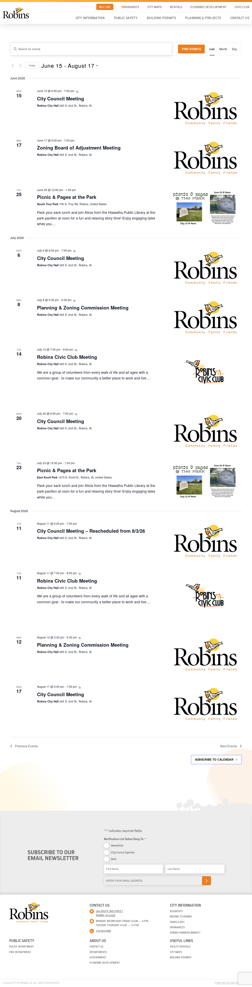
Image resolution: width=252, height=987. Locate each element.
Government (98, 957)
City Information (90, 18)
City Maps (154, 7)
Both (113, 859)
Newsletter (117, 845)
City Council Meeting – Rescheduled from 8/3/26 (91, 530)
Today (32, 65)
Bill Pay (105, 7)
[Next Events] (20, 65)
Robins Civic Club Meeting (67, 356)
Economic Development (208, 7)
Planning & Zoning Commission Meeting (83, 307)
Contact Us (239, 18)
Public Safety (126, 18)
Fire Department (20, 952)
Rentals (176, 7)
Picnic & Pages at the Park (66, 197)
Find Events (191, 49)
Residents (176, 911)
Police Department (21, 946)
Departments (98, 952)
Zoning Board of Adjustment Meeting (79, 147)
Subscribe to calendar (214, 759)
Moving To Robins (181, 916)
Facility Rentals (180, 946)
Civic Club (242, 7)
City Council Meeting (60, 98)
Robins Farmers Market (185, 932)
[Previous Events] (12, 65)
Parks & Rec (177, 922)
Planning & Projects (203, 18)
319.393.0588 (103, 930)
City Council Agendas (123, 852)
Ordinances (130, 7)
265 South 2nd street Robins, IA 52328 (109, 913)
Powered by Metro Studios (232, 982)
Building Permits (161, 18)
